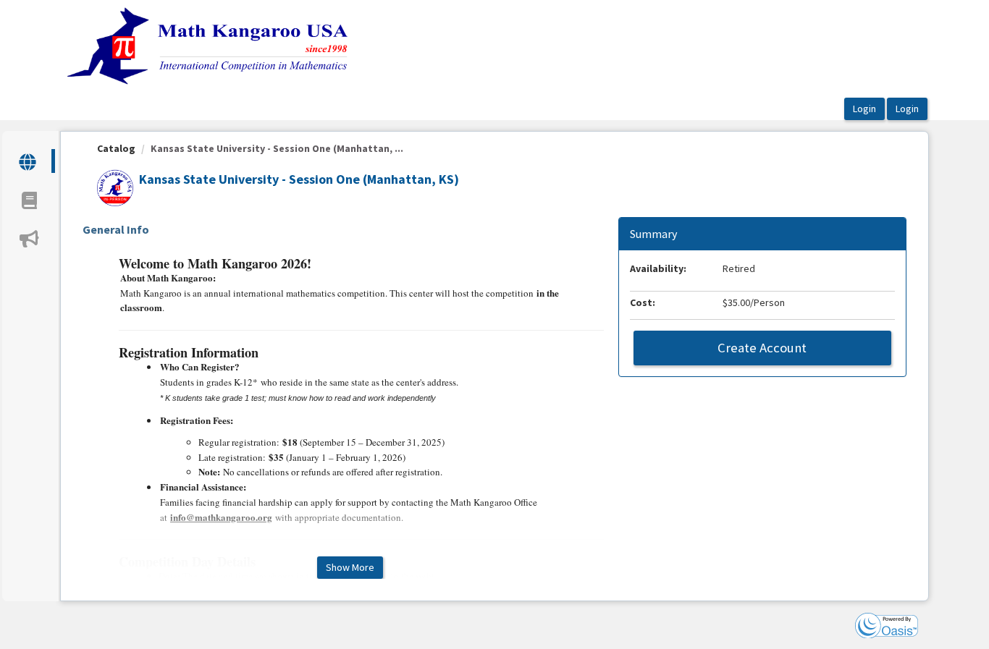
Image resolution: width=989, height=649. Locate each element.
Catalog (116, 148)
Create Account (762, 347)
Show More (350, 567)
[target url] (28, 161)
